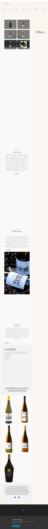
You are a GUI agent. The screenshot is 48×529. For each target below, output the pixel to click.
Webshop (43, 9)
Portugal (23, 9)
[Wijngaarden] (19, 497)
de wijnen (17, 173)
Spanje (29, 9)
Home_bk (5, 9)
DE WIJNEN (8, 249)
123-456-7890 (8, 3)
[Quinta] (15, 497)
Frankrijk (16, 9)
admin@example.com (7, 4)
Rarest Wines (36, 9)
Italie (11, 9)
